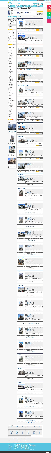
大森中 (34, 426)
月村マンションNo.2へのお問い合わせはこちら (30, 309)
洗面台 (10, 88)
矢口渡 (31, 48)
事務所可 (10, 58)
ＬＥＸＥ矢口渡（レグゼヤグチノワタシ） (23, 396)
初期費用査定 (49, 7)
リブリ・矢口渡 (20, 368)
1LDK (13, 32)
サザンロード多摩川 (20, 72)
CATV (10, 97)
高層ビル (10, 114)
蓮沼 (30, 23)
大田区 (29, 47)
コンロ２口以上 (11, 82)
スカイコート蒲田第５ (21, 19)
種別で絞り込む (12, 18)
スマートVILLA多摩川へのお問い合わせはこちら (30, 420)
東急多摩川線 (28, 36)
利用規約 (9, 447)
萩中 (33, 432)
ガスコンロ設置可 (11, 67)
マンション (12, 22)
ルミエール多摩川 (20, 136)
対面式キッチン (11, 84)
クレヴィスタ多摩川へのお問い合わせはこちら (30, 351)
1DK (9, 32)
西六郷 (28, 432)
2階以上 (10, 108)
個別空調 (10, 116)
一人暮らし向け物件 (16, 446)
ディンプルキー (11, 102)
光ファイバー (10, 98)
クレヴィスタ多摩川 (20, 340)
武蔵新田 (31, 36)
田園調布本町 (11, 431)
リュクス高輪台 (10, 142)
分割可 (10, 60)
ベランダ (10, 74)
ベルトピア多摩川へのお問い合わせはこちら (30, 212)
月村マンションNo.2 (20, 299)
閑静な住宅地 (10, 55)
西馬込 (17, 432)
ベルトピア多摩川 (20, 202)
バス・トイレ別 (11, 85)
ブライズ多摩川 (20, 382)
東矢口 (34, 433)
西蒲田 (39, 431)
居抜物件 (10, 115)
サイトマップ (10, 448)
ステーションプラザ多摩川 (21, 33)
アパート (10, 22)
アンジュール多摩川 (20, 174)
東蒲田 (11, 433)
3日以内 (10, 47)
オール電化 (10, 76)
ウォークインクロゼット (12, 93)
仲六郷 (34, 431)
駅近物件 (15, 448)
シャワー (10, 89)
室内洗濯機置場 (11, 71)
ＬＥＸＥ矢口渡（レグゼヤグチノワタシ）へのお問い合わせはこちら (30, 406)
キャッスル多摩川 (20, 285)
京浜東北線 (28, 102)
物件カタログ (10, 449)
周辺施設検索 (22, 447)
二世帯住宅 (10, 63)
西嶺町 (22, 432)
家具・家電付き (11, 80)
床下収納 (10, 92)
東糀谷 (17, 433)
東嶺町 (28, 433)
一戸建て (10, 23)
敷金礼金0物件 (16, 445)
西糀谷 (11, 432)
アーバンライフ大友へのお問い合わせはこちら (30, 226)
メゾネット (10, 73)
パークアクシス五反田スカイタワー (12, 131)
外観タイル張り (11, 81)
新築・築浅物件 (16, 447)
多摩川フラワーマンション (21, 188)
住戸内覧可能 (10, 106)
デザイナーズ (10, 56)
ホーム (9, 444)
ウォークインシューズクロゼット (12, 94)
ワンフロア (10, 113)
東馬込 (22, 433)
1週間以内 (14, 47)
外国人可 (10, 66)
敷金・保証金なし (11, 26)
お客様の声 (22, 446)
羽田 (39, 432)
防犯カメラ (10, 103)
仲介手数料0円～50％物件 (17, 444)
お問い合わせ (22, 444)
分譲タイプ (10, 61)
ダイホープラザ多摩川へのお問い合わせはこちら (30, 240)
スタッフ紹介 (22, 445)
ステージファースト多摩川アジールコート (23, 85)
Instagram (49, 21)
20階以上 (10, 110)
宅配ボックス (10, 101)
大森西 (39, 426)
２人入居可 (10, 59)
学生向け (10, 68)
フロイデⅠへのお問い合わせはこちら (30, 337)
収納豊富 (10, 95)
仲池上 (22, 431)
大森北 (28, 426)
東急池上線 (28, 23)
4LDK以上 (10, 36)
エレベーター (10, 77)
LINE (49, 14)
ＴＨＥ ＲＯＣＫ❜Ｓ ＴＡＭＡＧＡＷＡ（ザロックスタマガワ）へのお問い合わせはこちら (30, 323)
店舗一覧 (22, 448)
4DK (13, 35)
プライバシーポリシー (11, 446)
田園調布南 (17, 431)
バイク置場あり (11, 79)
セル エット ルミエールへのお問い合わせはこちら (30, 254)
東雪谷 (39, 433)
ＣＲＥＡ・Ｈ (19, 161)
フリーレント (10, 64)
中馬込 (28, 431)
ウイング (19, 271)
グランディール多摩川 (21, 257)
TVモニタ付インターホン (12, 100)
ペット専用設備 (11, 53)
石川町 (17, 426)
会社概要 (9, 445)
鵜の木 (22, 426)
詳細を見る (37, 55)
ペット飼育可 (10, 52)
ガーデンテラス (20, 354)
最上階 (10, 111)
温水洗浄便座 (10, 87)
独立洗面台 (10, 90)
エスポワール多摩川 (20, 123)
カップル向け (10, 69)
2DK (13, 33)
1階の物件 (10, 109)
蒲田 (30, 102)
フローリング (10, 72)
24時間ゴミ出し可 (11, 105)
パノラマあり (10, 50)
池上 (30, 400)
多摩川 (30, 47)
